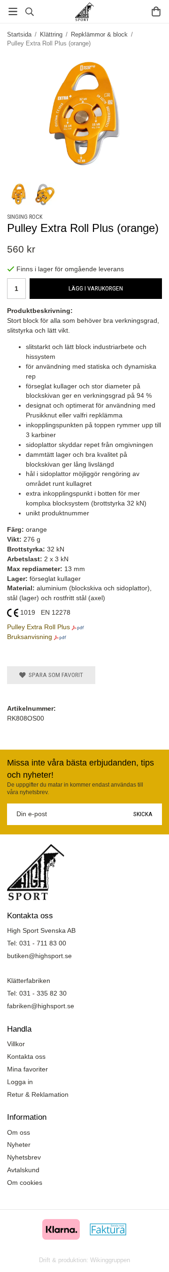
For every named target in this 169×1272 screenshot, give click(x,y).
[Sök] (29, 11)
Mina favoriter (27, 1069)
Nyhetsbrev (24, 1157)
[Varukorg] (156, 11)
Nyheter (19, 1144)
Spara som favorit (54, 674)
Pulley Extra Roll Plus (38, 627)
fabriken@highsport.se (40, 1006)
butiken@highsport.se (39, 956)
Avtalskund (23, 1170)
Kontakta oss (26, 1056)
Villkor (16, 1044)
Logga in (20, 1082)
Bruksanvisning (29, 636)
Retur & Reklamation (38, 1094)
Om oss (18, 1132)
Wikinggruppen (110, 1260)
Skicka (143, 814)
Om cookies (24, 1182)
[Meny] (13, 11)
